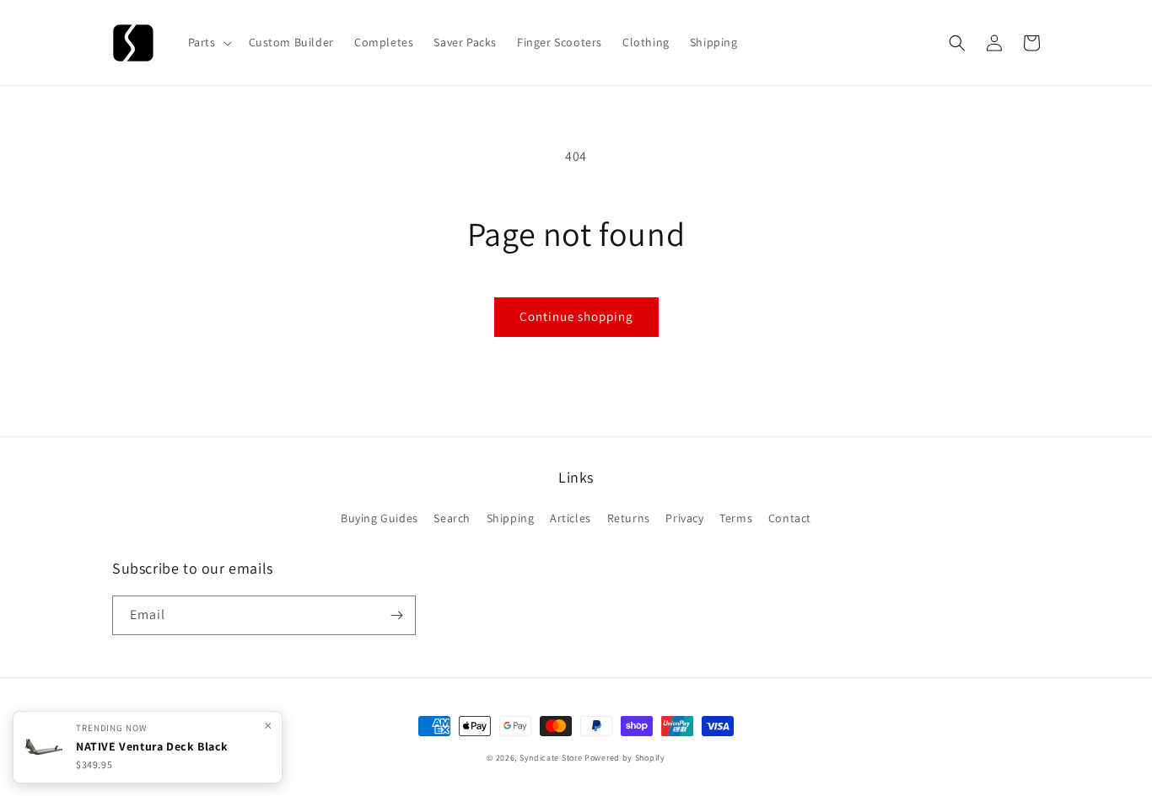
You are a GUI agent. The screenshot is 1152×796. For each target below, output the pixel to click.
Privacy (684, 518)
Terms (735, 518)
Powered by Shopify (624, 757)
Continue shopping (576, 316)
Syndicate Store (551, 757)
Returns (628, 518)
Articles (570, 518)
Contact (789, 518)
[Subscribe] (396, 615)
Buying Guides (379, 518)
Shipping (511, 518)
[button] (208, 42)
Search (452, 518)
